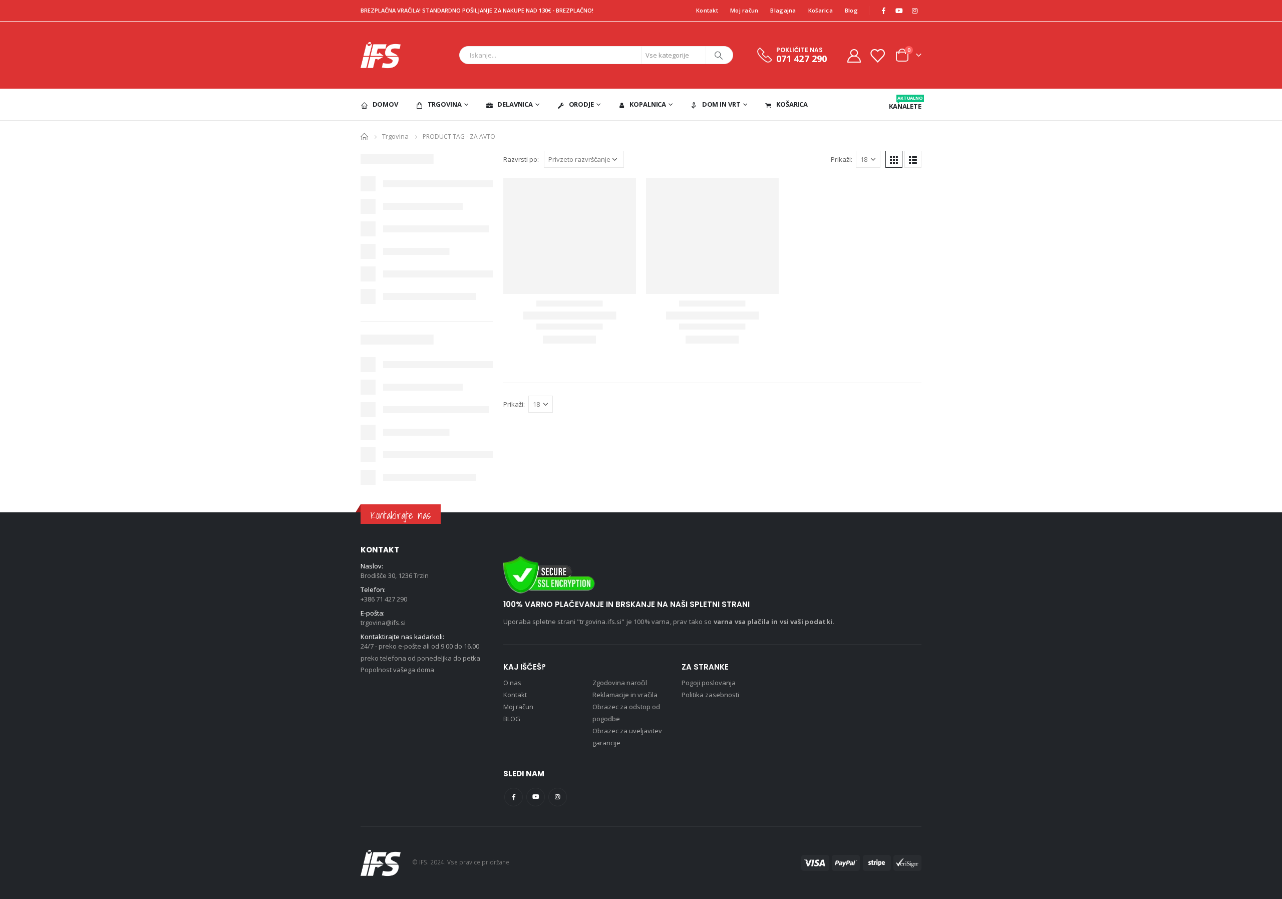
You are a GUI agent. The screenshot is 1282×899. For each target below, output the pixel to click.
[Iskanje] (719, 55)
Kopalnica (647, 104)
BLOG (511, 718)
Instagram (557, 797)
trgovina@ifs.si (383, 622)
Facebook (513, 797)
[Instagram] (914, 10)
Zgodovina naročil (619, 682)
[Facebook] (883, 10)
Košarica (820, 10)
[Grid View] (893, 159)
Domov (385, 104)
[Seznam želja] (877, 55)
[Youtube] (898, 10)
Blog (851, 10)
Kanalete (905, 103)
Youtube (535, 797)
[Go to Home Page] (364, 136)
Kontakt (707, 10)
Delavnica (515, 104)
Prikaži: (841, 159)
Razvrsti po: (521, 159)
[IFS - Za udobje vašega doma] (381, 55)
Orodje (581, 104)
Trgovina (445, 104)
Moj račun (744, 10)
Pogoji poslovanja (709, 682)
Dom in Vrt (721, 104)
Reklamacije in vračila (625, 694)
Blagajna (783, 10)
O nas (512, 682)
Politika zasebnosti (710, 694)
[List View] (912, 159)
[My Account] (854, 55)
